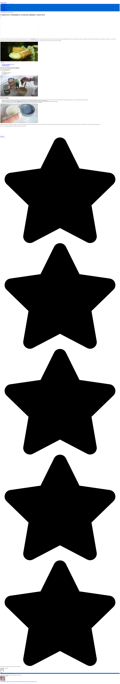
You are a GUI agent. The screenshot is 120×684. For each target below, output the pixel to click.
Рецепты (3, 6)
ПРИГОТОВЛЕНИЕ (5, 65)
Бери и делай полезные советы (7, 7)
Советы (3, 8)
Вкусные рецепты (3, 5)
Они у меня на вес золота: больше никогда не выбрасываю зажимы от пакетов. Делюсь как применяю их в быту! (18, 681)
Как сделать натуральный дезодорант (8, 64)
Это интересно (4, 9)
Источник (2, 136)
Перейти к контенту (3, 2)
